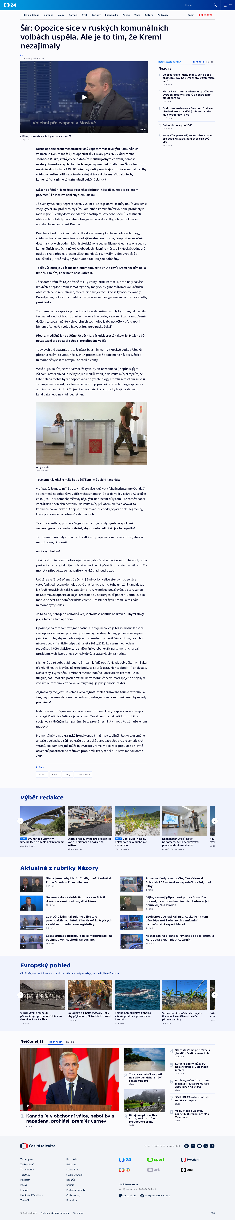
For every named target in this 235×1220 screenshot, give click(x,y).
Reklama (71, 1164)
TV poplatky (27, 1169)
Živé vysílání (26, 1164)
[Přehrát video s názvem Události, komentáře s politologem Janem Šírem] (84, 97)
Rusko (55, 774)
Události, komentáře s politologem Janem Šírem (44, 136)
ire (21, 55)
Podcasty (162, 14)
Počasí (126, 14)
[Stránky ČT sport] (155, 1159)
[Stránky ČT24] (125, 1159)
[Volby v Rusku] (91, 433)
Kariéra (70, 1184)
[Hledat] (215, 5)
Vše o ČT (24, 1200)
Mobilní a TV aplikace (31, 1195)
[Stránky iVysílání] (190, 1159)
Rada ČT (70, 1179)
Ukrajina (48, 14)
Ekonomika (111, 14)
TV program (26, 1159)
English (44, 1213)
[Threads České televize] (212, 1146)
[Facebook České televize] (193, 1146)
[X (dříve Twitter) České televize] (205, 1146)
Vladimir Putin (83, 774)
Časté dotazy (73, 1195)
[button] (84, 97)
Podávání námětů (76, 1190)
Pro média (72, 1159)
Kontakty (71, 1200)
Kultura (149, 14)
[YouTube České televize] (199, 1146)
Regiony (96, 14)
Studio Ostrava (74, 1174)
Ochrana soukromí (60, 1213)
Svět (84, 14)
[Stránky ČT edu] (186, 1169)
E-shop (24, 1190)
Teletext (25, 1174)
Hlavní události (31, 14)
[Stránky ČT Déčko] (124, 1169)
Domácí (73, 14)
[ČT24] (10, 5)
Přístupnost (78, 1213)
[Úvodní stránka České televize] (38, 1146)
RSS (213, 1213)
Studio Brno (72, 1169)
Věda (137, 14)
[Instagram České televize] (186, 1146)
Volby (61, 14)
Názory (42, 774)
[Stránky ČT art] (153, 1169)
